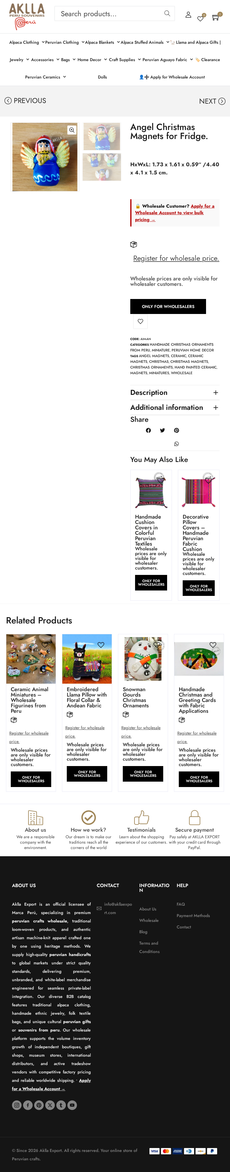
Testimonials (141, 830)
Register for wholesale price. (176, 258)
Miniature (161, 350)
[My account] (188, 15)
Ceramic (178, 356)
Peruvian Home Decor (193, 350)
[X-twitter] (50, 1105)
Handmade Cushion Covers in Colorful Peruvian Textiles (148, 530)
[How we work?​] (88, 817)
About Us (24, 885)
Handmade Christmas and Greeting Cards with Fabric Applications (197, 700)
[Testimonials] (141, 817)
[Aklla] (27, 10)
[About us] (35, 817)
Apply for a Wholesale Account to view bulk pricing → (174, 213)
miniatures (159, 373)
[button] (15, 182)
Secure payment (194, 830)
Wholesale (182, 373)
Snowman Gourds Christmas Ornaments (136, 697)
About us (35, 830)
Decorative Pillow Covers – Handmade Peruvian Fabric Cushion (196, 533)
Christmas (159, 361)
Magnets (138, 373)
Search (167, 13)
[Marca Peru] (25, 23)
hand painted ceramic (196, 367)
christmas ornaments (151, 367)
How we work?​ (88, 830)
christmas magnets (189, 361)
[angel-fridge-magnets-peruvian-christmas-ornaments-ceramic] (44, 157)
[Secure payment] (194, 817)
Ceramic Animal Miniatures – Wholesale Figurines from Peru (29, 700)
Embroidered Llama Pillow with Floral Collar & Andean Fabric (87, 697)
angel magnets (154, 356)
